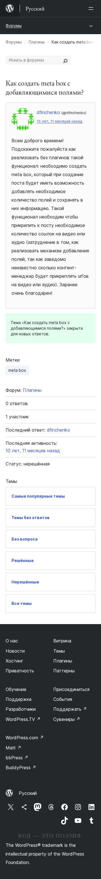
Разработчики (21, 709)
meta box (17, 370)
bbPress (17, 757)
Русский (28, 793)
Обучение (16, 689)
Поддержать (70, 709)
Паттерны (64, 671)
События (62, 699)
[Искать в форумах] (65, 60)
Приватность (20, 671)
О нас (12, 641)
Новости (15, 651)
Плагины (37, 42)
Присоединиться (71, 689)
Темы (59, 651)
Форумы (14, 25)
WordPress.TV (23, 719)
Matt (13, 748)
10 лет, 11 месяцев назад (59, 121)
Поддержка (18, 699)
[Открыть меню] (92, 8)
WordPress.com (25, 737)
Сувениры (66, 719)
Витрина (62, 641)
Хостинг (14, 661)
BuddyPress (21, 767)
